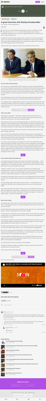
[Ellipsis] (44, 312)
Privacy (22, 392)
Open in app (6, 19)
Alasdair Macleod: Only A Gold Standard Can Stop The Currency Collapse (21, 345)
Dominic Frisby (3, 26)
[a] (3, 342)
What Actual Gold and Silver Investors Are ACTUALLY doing (19, 354)
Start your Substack (20, 395)
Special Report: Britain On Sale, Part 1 (14, 373)
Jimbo (5, 311)
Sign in (42, 2)
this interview (15, 32)
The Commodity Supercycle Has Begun (14, 341)
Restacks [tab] (9, 300)
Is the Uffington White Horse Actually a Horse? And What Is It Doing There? (22, 363)
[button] (3, 11)
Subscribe (38, 1)
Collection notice (31, 392)
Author (7, 328)
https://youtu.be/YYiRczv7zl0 (9, 319)
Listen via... (13, 19)
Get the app (28, 395)
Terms (26, 392)
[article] (23, 342)
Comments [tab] (4, 300)
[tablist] (6, 301)
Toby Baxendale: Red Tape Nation (13, 368)
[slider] (22, 15)
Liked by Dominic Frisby (8, 313)
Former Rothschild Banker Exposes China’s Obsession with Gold (19, 359)
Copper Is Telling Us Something (12, 350)
